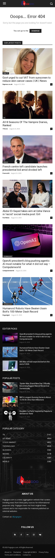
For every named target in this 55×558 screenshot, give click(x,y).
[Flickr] (27, 534)
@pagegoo (16, 516)
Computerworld (8, 271)
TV (4, 118)
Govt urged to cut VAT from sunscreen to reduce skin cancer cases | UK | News (27, 79)
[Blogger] (14, 534)
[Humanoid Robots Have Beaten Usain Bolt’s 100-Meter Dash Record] (27, 291)
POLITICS (6, 207)
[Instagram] (33, 534)
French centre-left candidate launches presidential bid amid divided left (25, 168)
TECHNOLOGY (7, 256)
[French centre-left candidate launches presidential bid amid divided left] (27, 149)
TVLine (5, 129)
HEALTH (5, 73)
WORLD (5, 162)
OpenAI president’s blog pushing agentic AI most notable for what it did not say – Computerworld (26, 264)
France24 (6, 173)
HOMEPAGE (35, 31)
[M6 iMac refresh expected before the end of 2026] (10, 366)
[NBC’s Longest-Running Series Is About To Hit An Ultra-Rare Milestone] (10, 401)
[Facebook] (21, 534)
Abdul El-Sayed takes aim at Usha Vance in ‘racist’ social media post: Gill (26, 212)
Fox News (6, 218)
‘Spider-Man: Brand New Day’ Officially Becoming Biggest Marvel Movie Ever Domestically (35, 386)
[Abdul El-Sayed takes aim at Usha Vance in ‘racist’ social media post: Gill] (27, 194)
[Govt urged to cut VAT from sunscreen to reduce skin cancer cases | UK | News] (27, 61)
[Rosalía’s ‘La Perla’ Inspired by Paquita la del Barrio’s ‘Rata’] (10, 415)
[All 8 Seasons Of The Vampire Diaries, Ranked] (27, 105)
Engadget (6, 315)
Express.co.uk (7, 84)
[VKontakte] (40, 534)
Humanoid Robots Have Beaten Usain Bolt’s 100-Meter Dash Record (25, 310)
